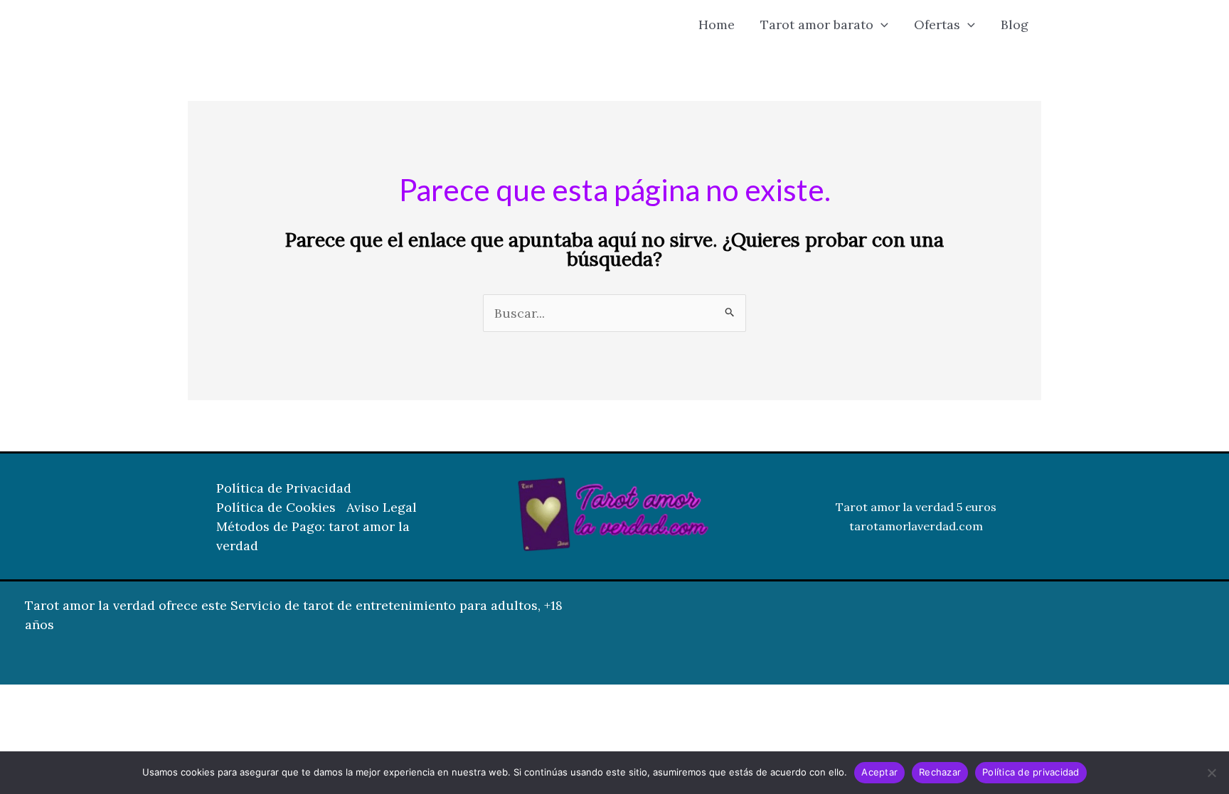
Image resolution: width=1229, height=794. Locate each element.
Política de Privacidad (283, 488)
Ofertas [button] (937, 24)
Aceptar (879, 772)
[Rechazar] (1211, 773)
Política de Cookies (276, 507)
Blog (1014, 24)
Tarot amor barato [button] (816, 24)
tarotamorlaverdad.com (916, 526)
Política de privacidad (1031, 772)
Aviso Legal (381, 507)
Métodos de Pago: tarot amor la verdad (313, 536)
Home (716, 24)
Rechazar (940, 772)
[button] (880, 25)
